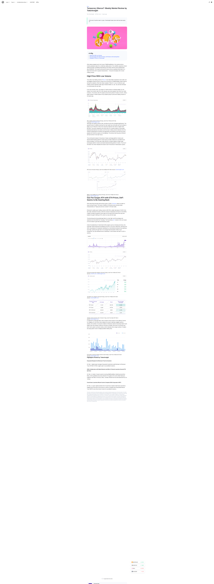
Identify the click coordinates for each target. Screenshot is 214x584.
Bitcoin (104, 79)
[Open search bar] (209, 2)
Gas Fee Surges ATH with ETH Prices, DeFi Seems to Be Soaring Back (104, 56)
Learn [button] (7, 2)
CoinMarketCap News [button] (21, 2)
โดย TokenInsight (90, 14)
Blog (88, 6)
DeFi (114, 220)
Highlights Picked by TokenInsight (97, 58)
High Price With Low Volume (96, 55)
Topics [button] (12, 2)
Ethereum (114, 203)
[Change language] (211, 2)
